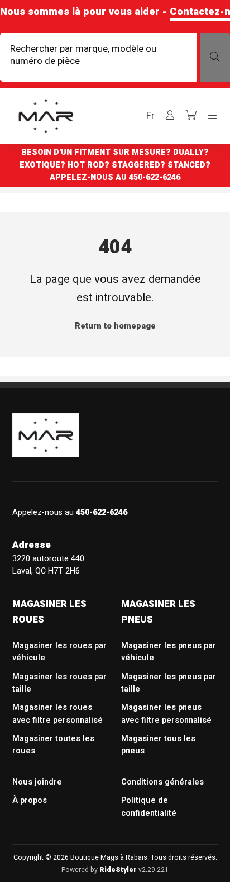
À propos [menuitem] (29, 800)
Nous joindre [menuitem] (37, 782)
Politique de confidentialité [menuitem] (148, 807)
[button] (150, 116)
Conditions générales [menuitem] (162, 782)
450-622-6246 (154, 177)
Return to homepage (115, 326)
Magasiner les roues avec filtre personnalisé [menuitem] (57, 714)
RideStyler (118, 870)
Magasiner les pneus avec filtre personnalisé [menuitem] (166, 714)
